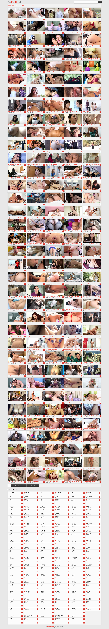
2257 (53, 627)
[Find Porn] (100, 2)
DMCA (55, 627)
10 (37, 485)
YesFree (15, 2)
